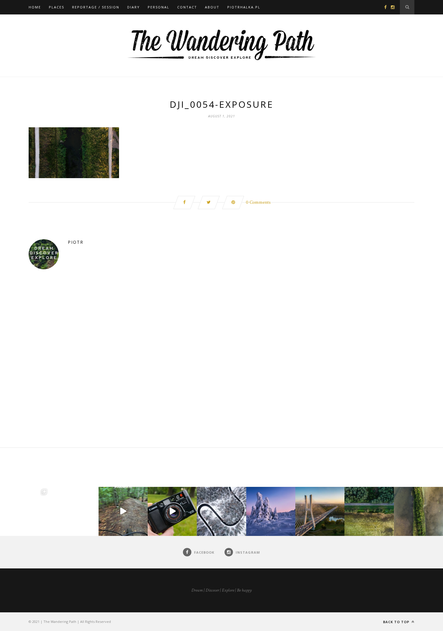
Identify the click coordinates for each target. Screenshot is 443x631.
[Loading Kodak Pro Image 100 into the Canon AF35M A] (172, 511)
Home (35, 7)
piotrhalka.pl (243, 7)
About (212, 7)
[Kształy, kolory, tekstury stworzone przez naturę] (418, 511)
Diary (133, 7)
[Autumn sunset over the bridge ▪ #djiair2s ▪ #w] (319, 511)
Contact (187, 7)
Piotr (75, 242)
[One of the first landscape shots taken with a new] (270, 511)
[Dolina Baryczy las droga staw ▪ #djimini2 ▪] (369, 511)
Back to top (396, 622)
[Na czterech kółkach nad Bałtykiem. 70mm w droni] (73, 511)
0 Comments (258, 202)
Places (56, 7)
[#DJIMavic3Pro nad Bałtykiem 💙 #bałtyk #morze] (24, 511)
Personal (158, 7)
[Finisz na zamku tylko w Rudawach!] (123, 511)
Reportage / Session (95, 7)
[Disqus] (221, 370)
